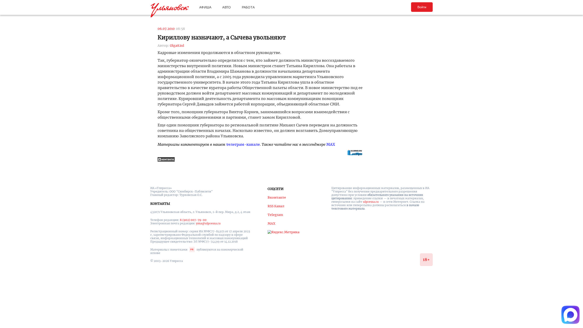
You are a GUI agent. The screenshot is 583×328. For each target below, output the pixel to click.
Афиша (205, 7)
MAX (330, 144)
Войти (421, 7)
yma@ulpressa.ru (208, 223)
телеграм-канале (243, 144)
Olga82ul (177, 46)
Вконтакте (277, 197)
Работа (248, 7)
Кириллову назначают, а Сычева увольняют (222, 37)
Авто (226, 7)
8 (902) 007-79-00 (193, 220)
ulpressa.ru (371, 201)
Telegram (275, 215)
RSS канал (276, 206)
